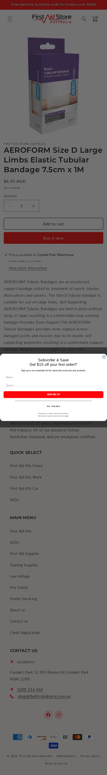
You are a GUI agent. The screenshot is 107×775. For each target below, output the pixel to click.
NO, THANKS (53, 407)
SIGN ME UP (53, 394)
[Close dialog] (104, 357)
